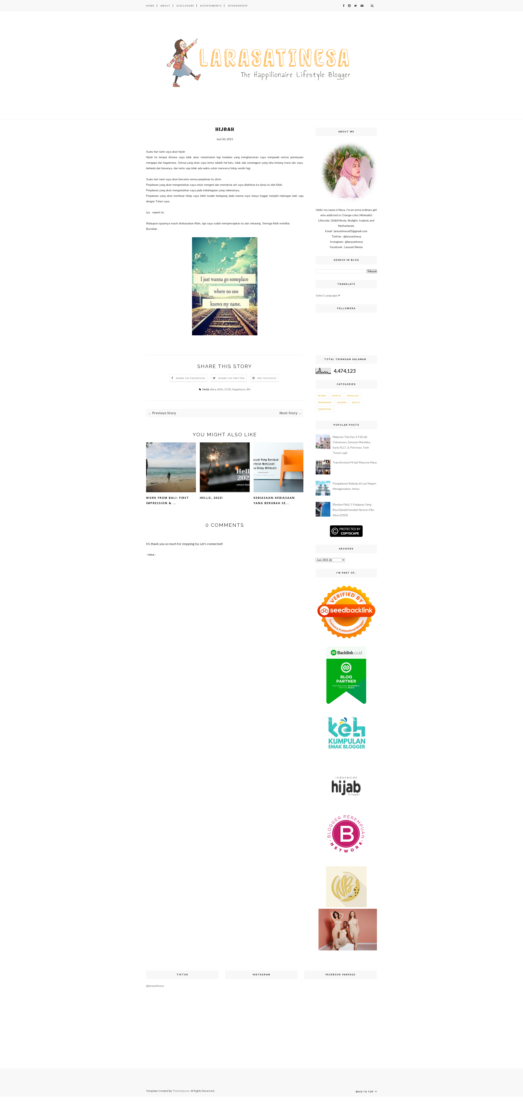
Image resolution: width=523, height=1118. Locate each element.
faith (220, 389)
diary (213, 389)
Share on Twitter (231, 378)
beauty (356, 402)
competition (324, 409)
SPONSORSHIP (238, 5)
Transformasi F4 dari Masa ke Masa (355, 462)
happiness (238, 389)
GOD (227, 389)
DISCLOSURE (185, 5)
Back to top (365, 1091)
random (341, 402)
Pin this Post (267, 378)
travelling (353, 395)
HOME (150, 5)
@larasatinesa (155, 985)
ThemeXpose (181, 1091)
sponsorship (325, 402)
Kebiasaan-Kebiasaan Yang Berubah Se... (274, 500)
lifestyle (336, 395)
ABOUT (165, 5)
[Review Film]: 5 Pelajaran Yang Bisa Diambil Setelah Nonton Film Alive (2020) (353, 510)
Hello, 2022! (211, 498)
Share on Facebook (190, 378)
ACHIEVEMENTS (211, 5)
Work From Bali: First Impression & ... (167, 500)
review (322, 395)
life (248, 389)
